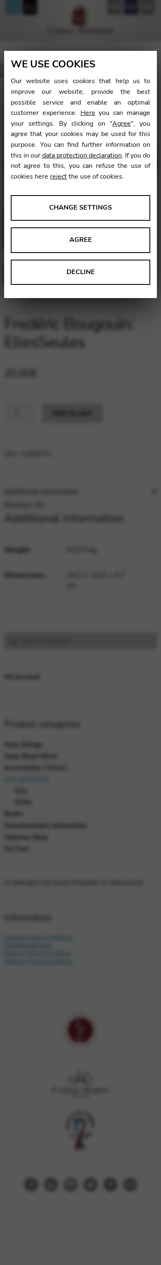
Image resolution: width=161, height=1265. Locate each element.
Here (87, 112)
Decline (80, 272)
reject (58, 176)
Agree (121, 123)
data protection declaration (82, 155)
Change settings (80, 207)
